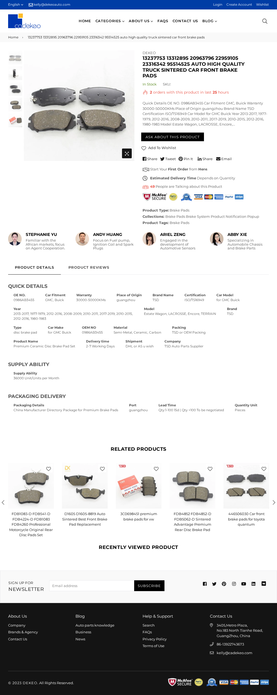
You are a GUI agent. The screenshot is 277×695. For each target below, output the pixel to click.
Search (149, 625)
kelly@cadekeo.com (234, 653)
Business (83, 632)
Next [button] (128, 105)
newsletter (26, 586)
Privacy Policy (155, 639)
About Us (140, 21)
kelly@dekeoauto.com (51, 4)
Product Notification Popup (235, 216)
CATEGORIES (108, 21)
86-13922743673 (230, 644)
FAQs (162, 21)
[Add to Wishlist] (48, 468)
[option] (79, 105)
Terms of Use (153, 646)
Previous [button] (31, 105)
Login (217, 4)
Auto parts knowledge (94, 625)
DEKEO (149, 53)
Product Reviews (88, 267)
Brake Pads (179, 210)
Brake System (198, 216)
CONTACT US (185, 21)
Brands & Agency (23, 632)
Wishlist (262, 4)
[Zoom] (127, 153)
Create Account (239, 4)
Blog (208, 21)
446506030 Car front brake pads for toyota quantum (192, 519)
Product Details (34, 267)
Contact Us (17, 639)
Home (85, 21)
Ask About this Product (173, 137)
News (80, 639)
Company (16, 625)
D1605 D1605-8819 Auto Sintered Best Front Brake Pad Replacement (31, 519)
